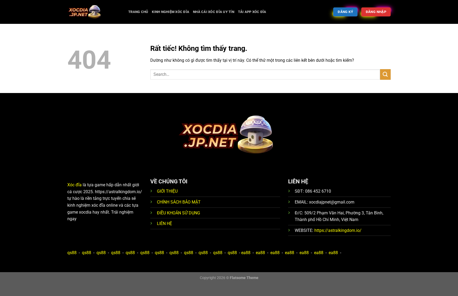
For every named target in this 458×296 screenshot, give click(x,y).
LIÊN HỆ (164, 223)
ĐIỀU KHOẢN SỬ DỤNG (178, 212)
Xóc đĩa (74, 184)
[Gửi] (385, 74)
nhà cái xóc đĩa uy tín (213, 12)
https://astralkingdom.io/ (338, 230)
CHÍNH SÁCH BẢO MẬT (179, 202)
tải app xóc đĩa (252, 12)
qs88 (72, 252)
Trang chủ (138, 12)
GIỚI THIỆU (167, 191)
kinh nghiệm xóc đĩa (170, 12)
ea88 (245, 252)
